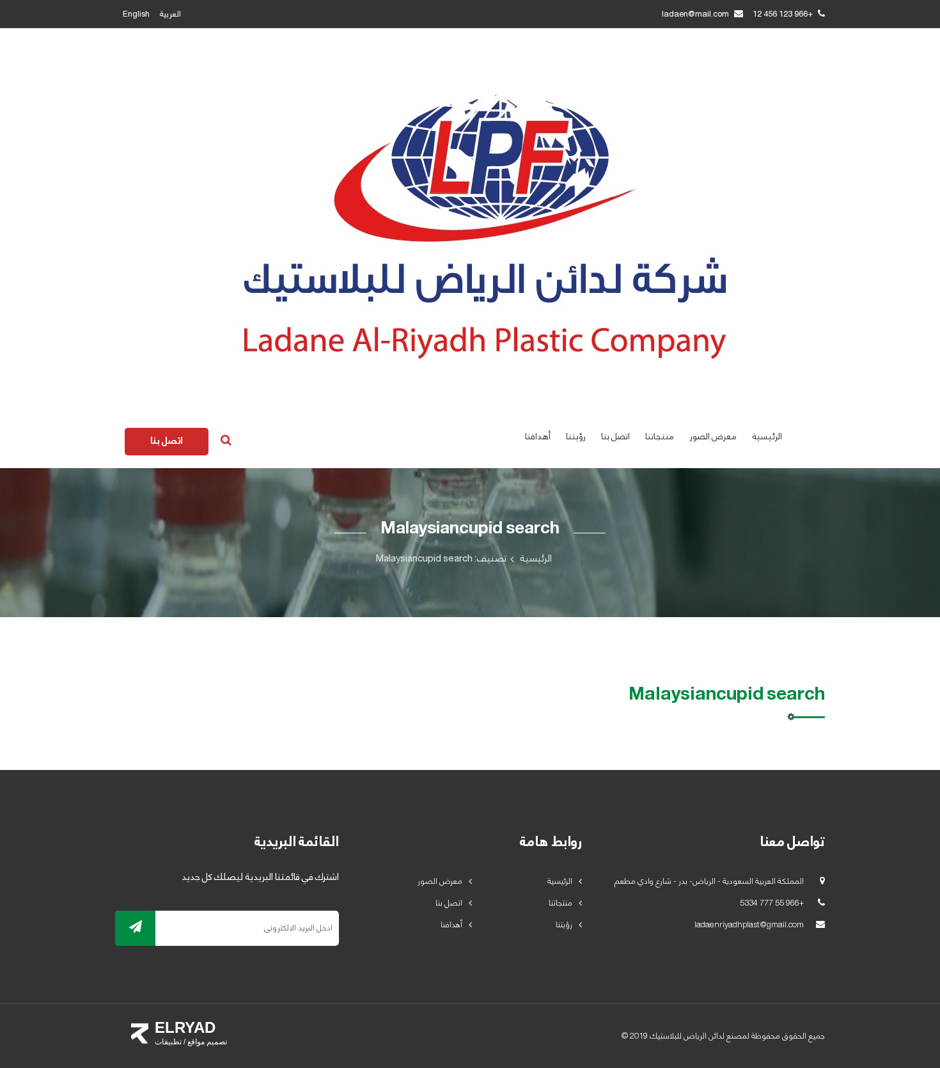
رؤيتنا (576, 436)
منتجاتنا (659, 436)
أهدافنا (538, 436)
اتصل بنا (615, 436)
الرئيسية (767, 436)
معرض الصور (713, 436)
